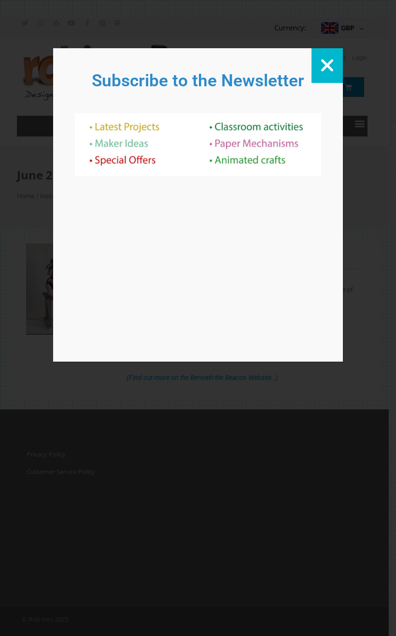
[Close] (327, 65)
